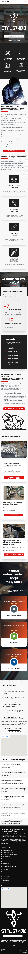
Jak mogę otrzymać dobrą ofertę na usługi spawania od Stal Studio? (13, 711)
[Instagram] (14, 945)
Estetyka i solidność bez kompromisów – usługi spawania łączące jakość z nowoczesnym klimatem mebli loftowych (13, 797)
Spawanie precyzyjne (14, 210)
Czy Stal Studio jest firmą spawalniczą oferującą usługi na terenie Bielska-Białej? (12, 704)
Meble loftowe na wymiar (14, 186)
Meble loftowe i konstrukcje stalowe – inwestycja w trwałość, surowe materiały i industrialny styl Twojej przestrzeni (13, 789)
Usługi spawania (6, 847)
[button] (25, 2)
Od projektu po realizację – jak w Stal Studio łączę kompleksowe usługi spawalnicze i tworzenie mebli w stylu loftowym (13, 774)
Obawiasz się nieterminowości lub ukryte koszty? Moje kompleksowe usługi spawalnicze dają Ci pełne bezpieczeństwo (13, 813)
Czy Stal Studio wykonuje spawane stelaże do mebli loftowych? (14, 698)
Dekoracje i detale (14, 234)
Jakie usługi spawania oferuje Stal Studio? (13, 692)
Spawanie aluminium (14, 260)
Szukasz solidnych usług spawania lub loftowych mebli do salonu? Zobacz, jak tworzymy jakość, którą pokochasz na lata (13, 766)
